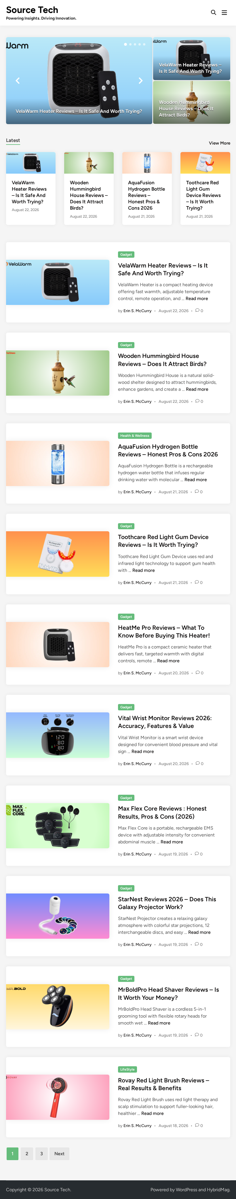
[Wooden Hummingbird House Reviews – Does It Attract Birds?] (191, 102)
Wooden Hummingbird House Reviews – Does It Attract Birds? (89, 195)
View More (219, 143)
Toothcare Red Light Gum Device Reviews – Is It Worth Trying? (203, 195)
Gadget (126, 255)
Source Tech (32, 9)
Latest (13, 140)
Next (59, 1153)
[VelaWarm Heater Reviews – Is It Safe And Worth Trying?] (79, 80)
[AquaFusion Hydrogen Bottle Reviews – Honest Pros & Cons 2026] (147, 162)
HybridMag (218, 1189)
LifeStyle (127, 1069)
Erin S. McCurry (137, 310)
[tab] (13, 139)
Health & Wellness (134, 436)
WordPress (186, 1189)
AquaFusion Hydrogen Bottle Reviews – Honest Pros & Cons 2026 (146, 195)
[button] (125, 44)
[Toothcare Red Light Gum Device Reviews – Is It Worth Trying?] (205, 162)
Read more (197, 298)
